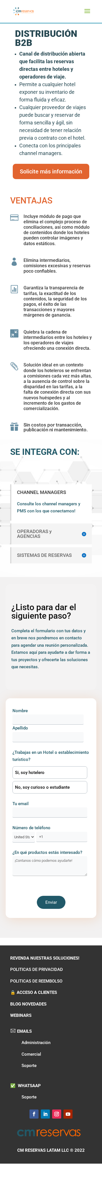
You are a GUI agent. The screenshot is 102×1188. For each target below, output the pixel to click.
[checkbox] (49, 780)
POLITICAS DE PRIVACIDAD (36, 969)
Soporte (29, 1065)
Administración (36, 1042)
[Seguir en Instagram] (56, 1114)
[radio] (49, 772)
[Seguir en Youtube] (68, 1114)
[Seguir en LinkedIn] (45, 1114)
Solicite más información (51, 171)
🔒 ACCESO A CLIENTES (33, 992)
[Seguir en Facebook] (34, 1114)
